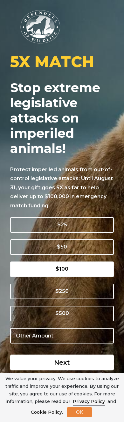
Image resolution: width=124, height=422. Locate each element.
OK (79, 412)
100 (63, 269)
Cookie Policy (46, 412)
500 (64, 313)
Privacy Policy (89, 401)
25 (64, 225)
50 (63, 247)
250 (64, 291)
